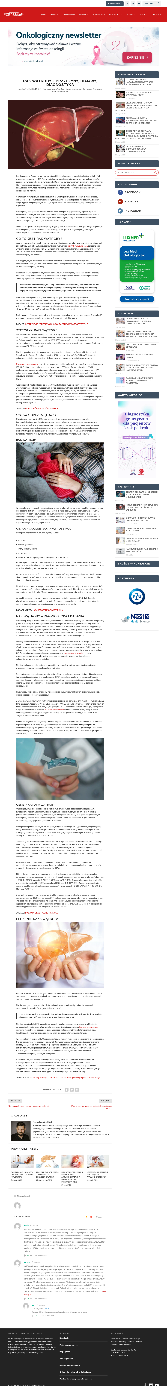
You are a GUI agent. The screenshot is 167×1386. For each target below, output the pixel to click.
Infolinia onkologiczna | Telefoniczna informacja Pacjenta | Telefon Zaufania (141, 334)
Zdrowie (155, 14)
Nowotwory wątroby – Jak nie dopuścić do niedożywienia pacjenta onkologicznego (65, 1077)
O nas (43, 14)
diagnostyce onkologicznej (75, 653)
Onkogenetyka (68, 14)
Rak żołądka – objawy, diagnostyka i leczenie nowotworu (22, 1174)
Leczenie (129, 14)
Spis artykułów (66, 1358)
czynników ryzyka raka (78, 246)
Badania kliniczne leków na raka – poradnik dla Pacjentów (139, 380)
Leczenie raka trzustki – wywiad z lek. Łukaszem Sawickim (47, 1174)
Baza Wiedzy (114, 14)
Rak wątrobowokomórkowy (28, 364)
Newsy (53, 14)
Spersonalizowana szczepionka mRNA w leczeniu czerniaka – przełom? (142, 120)
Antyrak (82, 14)
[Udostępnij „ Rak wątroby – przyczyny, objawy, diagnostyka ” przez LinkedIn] (77, 1089)
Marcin (46, 1309)
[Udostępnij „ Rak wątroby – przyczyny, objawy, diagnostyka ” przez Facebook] (66, 1089)
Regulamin (64, 1338)
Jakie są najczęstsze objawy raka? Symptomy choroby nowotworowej (142, 367)
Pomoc (142, 14)
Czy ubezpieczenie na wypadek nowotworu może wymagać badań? (139, 82)
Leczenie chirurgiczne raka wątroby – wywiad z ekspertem (97, 1174)
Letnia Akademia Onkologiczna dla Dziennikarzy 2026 (136, 148)
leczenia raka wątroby (88, 1027)
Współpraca (64, 1351)
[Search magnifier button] (155, 172)
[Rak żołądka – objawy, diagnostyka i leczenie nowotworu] (22, 1161)
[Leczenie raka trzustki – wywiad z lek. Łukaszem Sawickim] (47, 1161)
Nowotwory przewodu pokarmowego (79, 89)
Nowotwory (98, 14)
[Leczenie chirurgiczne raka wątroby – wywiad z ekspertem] (98, 1161)
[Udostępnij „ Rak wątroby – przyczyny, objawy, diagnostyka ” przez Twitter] (71, 1089)
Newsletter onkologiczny (70, 1365)
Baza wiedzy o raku (49, 89)
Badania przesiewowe (54, 710)
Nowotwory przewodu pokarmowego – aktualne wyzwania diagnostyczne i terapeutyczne (72, 1177)
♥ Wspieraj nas (114, 3)
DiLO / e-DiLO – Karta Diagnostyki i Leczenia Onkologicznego (138, 321)
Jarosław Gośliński (25, 89)
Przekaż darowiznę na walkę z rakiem (75, 1379)
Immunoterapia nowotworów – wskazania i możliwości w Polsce (142, 507)
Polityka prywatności (68, 1345)
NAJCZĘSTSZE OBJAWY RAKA (48, 610)
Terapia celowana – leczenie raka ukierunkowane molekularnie (142, 494)
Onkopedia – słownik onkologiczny (75, 1372)
